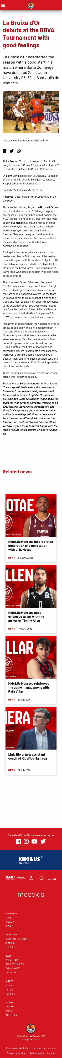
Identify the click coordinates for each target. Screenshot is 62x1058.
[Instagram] (26, 841)
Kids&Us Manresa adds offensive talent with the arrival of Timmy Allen (26, 616)
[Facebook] (4, 150)
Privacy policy (37, 1053)
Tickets (9, 989)
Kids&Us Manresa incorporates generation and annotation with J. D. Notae (30, 545)
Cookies (51, 1053)
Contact (52, 1048)
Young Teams (12, 960)
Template (11, 947)
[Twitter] (12, 150)
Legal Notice (38, 1048)
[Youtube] (34, 841)
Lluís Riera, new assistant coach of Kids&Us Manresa (27, 756)
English (10, 1006)
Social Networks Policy (18, 1048)
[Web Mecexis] (31, 894)
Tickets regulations (17, 1053)
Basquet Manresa (15, 964)
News (8, 917)
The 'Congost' (13, 968)
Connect (10, 926)
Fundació (10, 993)
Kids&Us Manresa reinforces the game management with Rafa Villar (28, 687)
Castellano (12, 1015)
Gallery (10, 921)
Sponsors (11, 972)
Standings (11, 943)
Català (9, 1010)
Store (9, 985)
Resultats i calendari (17, 938)
